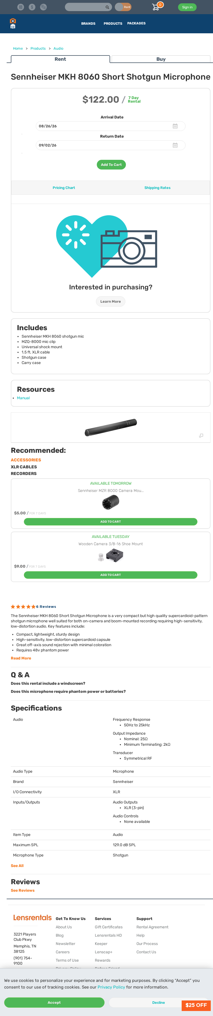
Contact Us (146, 952)
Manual (23, 398)
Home (18, 48)
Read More (21, 658)
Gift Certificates (109, 927)
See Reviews (23, 890)
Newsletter (65, 943)
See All (17, 865)
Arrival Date (112, 117)
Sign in (187, 7)
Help (140, 935)
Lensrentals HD (108, 935)
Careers (63, 952)
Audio (58, 48)
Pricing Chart (64, 188)
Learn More (110, 301)
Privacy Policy (111, 987)
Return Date (112, 136)
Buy (161, 59)
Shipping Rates (157, 188)
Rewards (102, 960)
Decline (158, 1002)
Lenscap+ (104, 952)
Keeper (101, 943)
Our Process (147, 943)
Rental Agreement (152, 927)
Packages (136, 23)
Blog (60, 935)
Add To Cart (111, 165)
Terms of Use (67, 960)
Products (38, 48)
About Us (64, 927)
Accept (54, 1002)
